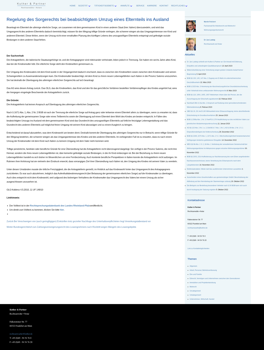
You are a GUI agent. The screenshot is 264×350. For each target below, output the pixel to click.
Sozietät (83, 6)
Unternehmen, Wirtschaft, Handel (202, 299)
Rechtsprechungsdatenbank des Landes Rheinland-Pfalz (60, 205)
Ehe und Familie (196, 274)
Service (140, 6)
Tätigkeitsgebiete (104, 6)
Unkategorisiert (195, 295)
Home (72, 6)
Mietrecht (193, 287)
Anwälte (125, 6)
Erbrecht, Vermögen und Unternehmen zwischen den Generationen (215, 278)
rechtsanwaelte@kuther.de (21, 333)
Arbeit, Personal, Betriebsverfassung (203, 270)
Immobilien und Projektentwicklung (203, 283)
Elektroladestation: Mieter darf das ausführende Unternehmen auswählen (214, 169)
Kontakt (164, 6)
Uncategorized (195, 291)
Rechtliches (178, 6)
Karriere (152, 6)
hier (62, 210)
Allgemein (193, 266)
